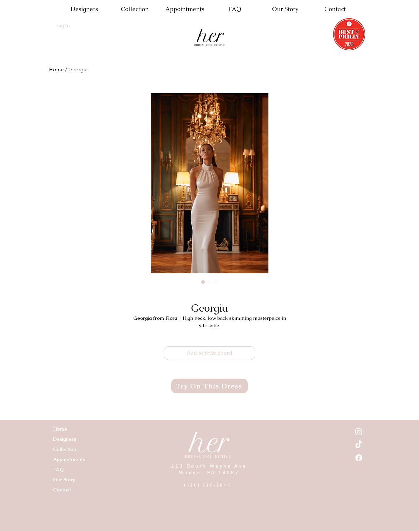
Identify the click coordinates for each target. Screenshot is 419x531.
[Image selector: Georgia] (203, 282)
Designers (64, 439)
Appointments (69, 459)
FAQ (58, 469)
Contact (62, 490)
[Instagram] (358, 431)
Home (56, 69)
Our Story (64, 479)
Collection (64, 449)
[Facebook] (358, 457)
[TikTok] (358, 444)
